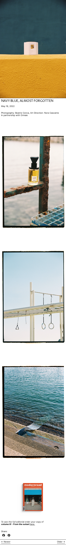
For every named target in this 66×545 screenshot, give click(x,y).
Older (59, 542)
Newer (7, 542)
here (32, 524)
